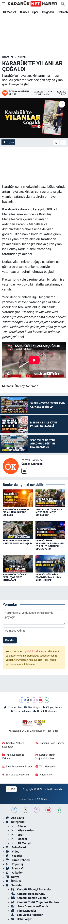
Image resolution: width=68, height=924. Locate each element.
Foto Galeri (18, 847)
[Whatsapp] (46, 700)
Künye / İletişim (54, 707)
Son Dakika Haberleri (17, 774)
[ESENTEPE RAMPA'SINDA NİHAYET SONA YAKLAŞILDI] (18, 529)
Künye (15, 877)
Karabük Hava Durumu (52, 743)
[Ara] (63, 4)
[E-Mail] (24, 471)
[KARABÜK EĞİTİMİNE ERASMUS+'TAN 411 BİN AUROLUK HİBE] (50, 563)
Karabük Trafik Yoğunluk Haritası (45, 756)
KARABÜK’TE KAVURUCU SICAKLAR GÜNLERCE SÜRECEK (16, 512)
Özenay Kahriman (32, 463)
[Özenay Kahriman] (11, 465)
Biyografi (17, 868)
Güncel (24, 12)
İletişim (16, 881)
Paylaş (10, 142)
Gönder (9, 640)
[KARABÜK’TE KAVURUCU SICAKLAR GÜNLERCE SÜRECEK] (18, 498)
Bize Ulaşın (34, 707)
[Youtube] (40, 700)
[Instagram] (34, 700)
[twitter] (25, 810)
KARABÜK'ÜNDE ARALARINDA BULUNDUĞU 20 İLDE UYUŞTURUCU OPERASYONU (49, 544)
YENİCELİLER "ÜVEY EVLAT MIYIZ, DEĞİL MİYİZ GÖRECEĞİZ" (49, 512)
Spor (35, 12)
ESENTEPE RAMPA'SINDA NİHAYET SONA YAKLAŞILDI (17, 542)
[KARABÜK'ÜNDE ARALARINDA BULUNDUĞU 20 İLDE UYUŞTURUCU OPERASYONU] (50, 529)
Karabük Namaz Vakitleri (13, 756)
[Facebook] (22, 700)
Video (15, 851)
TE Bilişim (42, 799)
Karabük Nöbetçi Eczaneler (13, 745)
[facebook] (14, 810)
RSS (12, 789)
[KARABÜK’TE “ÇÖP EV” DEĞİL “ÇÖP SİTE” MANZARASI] (18, 563)
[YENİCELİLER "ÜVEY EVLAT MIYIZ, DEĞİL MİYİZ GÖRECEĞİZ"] (50, 498)
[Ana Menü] (3, 3)
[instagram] (37, 810)
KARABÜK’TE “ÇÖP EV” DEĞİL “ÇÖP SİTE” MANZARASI (15, 577)
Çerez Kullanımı (22, 711)
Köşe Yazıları (14, 707)
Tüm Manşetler (47, 766)
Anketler (17, 872)
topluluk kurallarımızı (35, 651)
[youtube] (48, 810)
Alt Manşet (9, 12)
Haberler (8, 57)
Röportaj (17, 864)
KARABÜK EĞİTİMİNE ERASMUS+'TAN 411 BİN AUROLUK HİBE (48, 577)
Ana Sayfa (17, 817)
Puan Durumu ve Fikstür (19, 766)
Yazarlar (16, 855)
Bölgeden (48, 12)
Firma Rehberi (20, 860)
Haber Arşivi (46, 774)
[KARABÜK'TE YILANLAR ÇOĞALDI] (34, 118)
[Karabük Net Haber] (32, 4)
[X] (28, 700)
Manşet (22, 838)
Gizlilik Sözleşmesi (47, 711)
